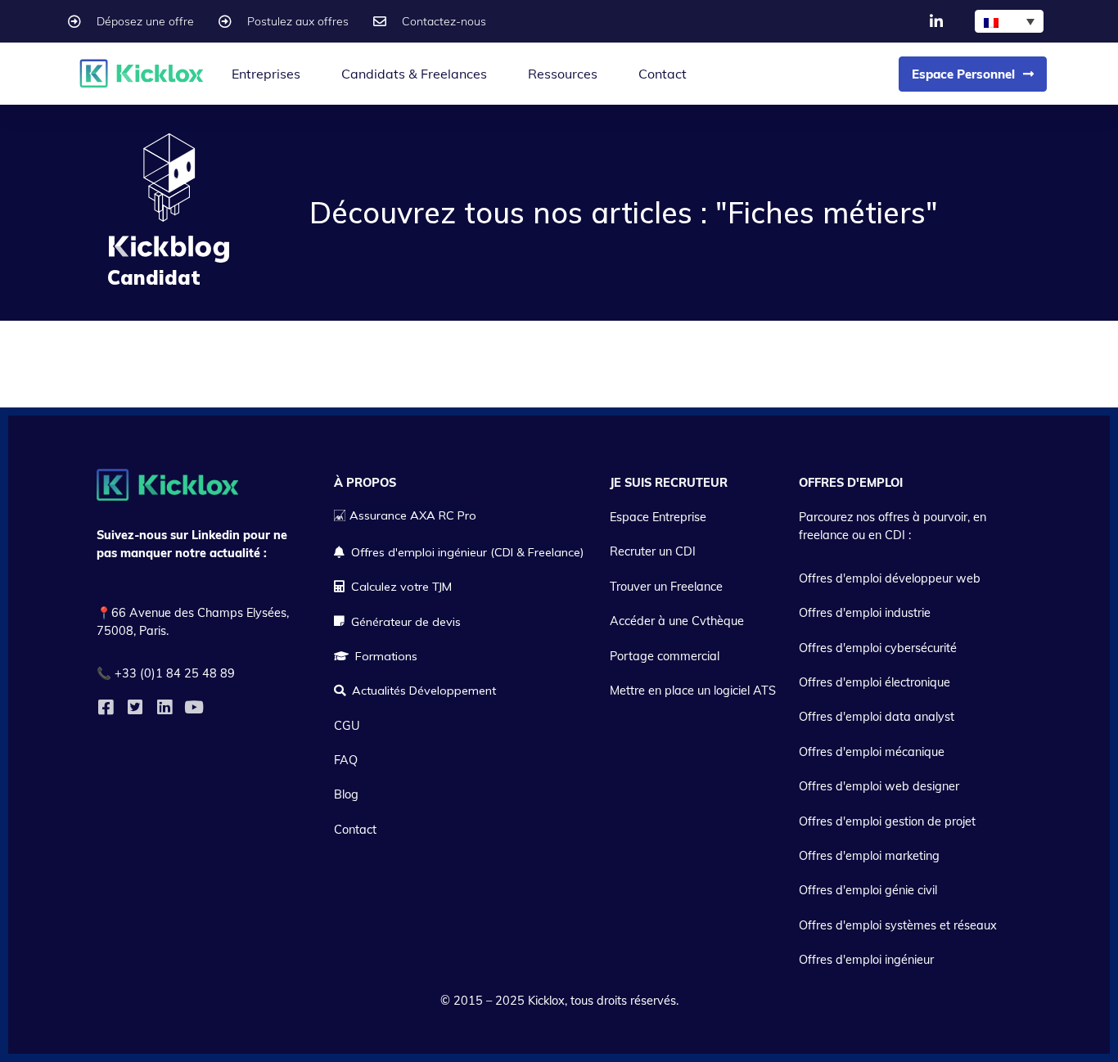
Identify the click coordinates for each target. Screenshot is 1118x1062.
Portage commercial (664, 656)
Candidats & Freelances (414, 73)
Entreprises (266, 73)
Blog (346, 794)
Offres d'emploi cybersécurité (878, 648)
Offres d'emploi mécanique (871, 752)
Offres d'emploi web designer (879, 786)
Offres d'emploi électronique (874, 682)
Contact (662, 73)
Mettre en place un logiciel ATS (693, 690)
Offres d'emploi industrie (865, 612)
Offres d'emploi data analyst (876, 716)
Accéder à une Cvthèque (677, 621)
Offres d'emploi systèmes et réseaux (898, 925)
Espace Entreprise (658, 517)
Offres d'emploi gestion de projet (887, 821)
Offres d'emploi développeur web (890, 578)
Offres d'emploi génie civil (868, 890)
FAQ (346, 760)
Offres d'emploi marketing (869, 855)
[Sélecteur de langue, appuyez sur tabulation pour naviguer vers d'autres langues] (1009, 21)
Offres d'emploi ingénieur (866, 959)
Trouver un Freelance (666, 586)
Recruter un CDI (653, 551)
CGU (347, 725)
